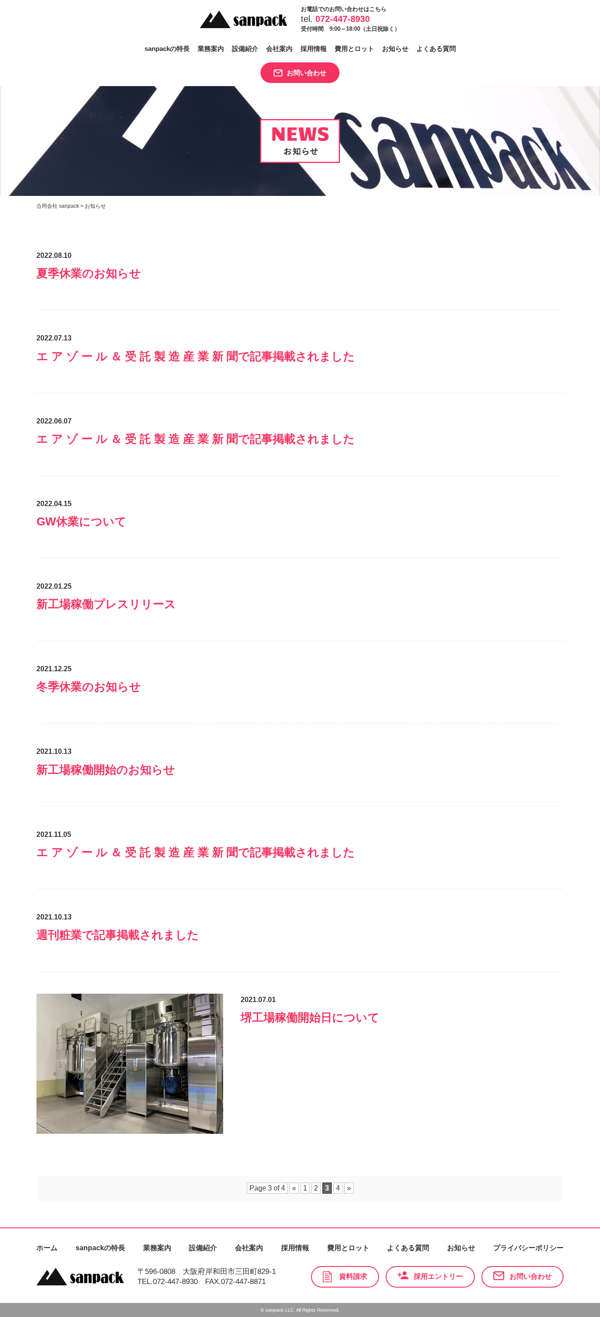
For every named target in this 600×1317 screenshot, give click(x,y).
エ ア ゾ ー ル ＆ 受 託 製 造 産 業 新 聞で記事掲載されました (195, 356)
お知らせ (395, 48)
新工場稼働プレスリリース (106, 604)
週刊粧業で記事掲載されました (117, 934)
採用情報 (313, 48)
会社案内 (279, 48)
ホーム (47, 1248)
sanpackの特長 (167, 48)
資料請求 (353, 1276)
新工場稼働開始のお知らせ (105, 769)
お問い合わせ (306, 72)
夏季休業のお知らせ (88, 273)
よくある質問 (436, 48)
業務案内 (211, 48)
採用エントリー (438, 1276)
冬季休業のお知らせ (88, 686)
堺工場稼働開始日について (310, 1017)
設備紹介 (245, 48)
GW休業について (81, 521)
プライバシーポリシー (528, 1248)
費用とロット (354, 48)
